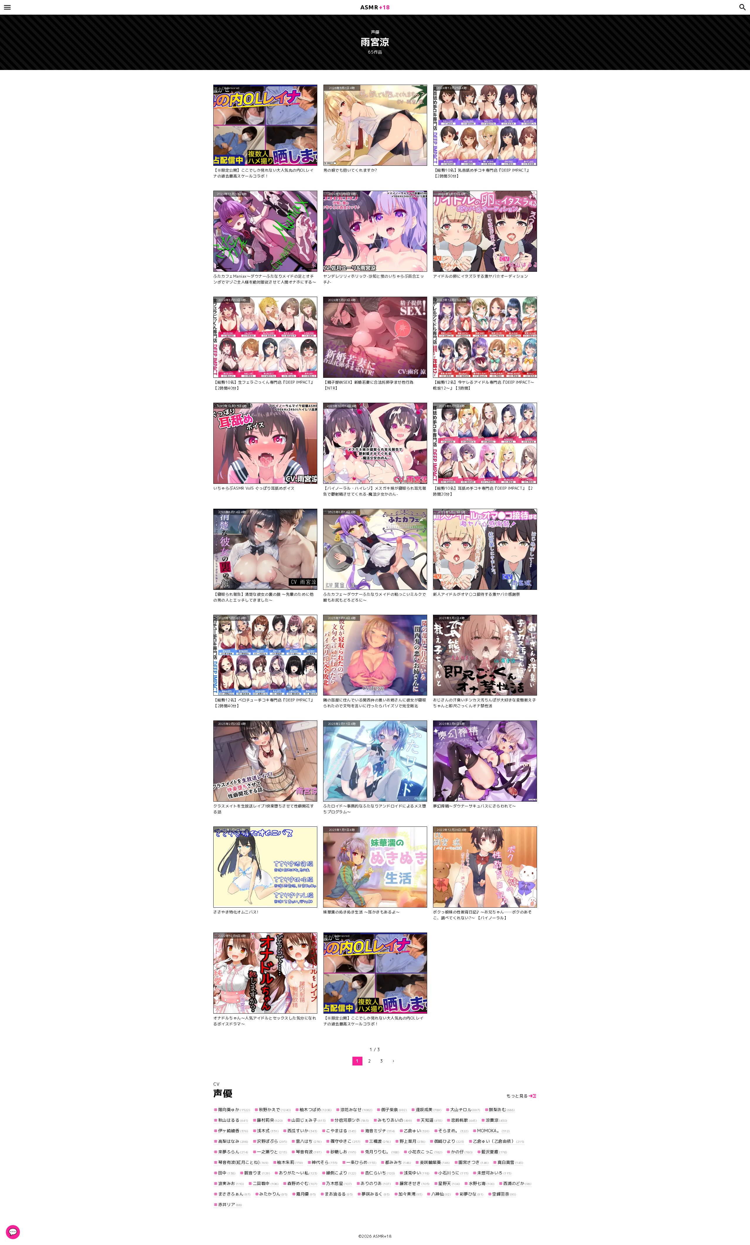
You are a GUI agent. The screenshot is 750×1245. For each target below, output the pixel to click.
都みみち (398, 1162)
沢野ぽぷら (272, 1141)
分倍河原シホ (352, 1120)
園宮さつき (473, 1162)
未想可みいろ (494, 1173)
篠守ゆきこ (345, 1141)
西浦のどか (517, 1183)
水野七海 (482, 1183)
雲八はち (309, 1141)
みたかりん (273, 1194)
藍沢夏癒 (494, 1152)
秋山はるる (233, 1120)
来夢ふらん (233, 1152)
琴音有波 (309, 1152)
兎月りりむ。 (382, 1152)
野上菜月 (412, 1141)
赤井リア (230, 1204)
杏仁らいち (380, 1173)
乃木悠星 (339, 1183)
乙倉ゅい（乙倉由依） (498, 1141)
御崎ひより (449, 1141)
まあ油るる (339, 1194)
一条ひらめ (361, 1162)
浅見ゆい (417, 1173)
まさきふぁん (234, 1194)
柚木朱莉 (290, 1162)
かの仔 (462, 1152)
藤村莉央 (270, 1120)
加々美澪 (410, 1194)
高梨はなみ (233, 1141)
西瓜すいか (302, 1130)
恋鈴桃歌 (464, 1120)
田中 (227, 1173)
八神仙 (441, 1194)
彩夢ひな (472, 1194)
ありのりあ (376, 1183)
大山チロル (465, 1109)
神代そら (325, 1162)
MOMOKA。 (493, 1130)
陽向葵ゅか (234, 1109)
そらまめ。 (453, 1130)
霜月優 (306, 1194)
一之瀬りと (272, 1152)
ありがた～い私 (298, 1173)
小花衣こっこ (425, 1152)
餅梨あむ (502, 1109)
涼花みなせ (356, 1109)
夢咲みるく (376, 1194)
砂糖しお (343, 1152)
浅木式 (268, 1130)
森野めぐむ (302, 1183)
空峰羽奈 (504, 1194)
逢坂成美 (429, 1109)
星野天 (449, 1183)
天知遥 (431, 1120)
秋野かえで (275, 1109)
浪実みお (231, 1183)
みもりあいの (395, 1120)
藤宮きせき (415, 1183)
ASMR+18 (382, 1236)
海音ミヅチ (380, 1130)
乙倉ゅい (417, 1130)
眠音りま (257, 1173)
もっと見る (517, 1096)
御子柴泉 (394, 1109)
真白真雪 (510, 1162)
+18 (375, 7)
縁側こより (341, 1173)
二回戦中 (266, 1183)
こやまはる (341, 1130)
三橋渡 (380, 1141)
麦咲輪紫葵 (435, 1162)
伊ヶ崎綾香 (233, 1130)
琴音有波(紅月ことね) (243, 1162)
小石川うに (453, 1173)
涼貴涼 (496, 1120)
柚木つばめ (316, 1109)
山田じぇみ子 (309, 1120)
